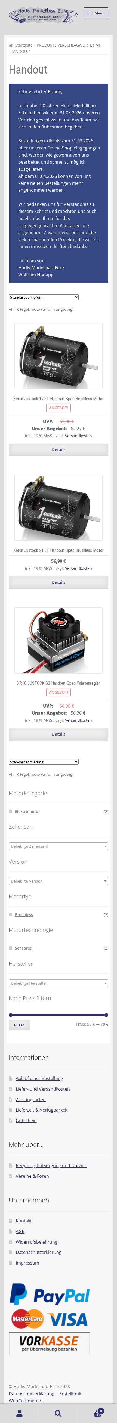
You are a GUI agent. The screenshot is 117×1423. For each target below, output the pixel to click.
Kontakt (24, 1221)
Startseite (24, 45)
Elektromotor (27, 811)
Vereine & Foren (32, 1176)
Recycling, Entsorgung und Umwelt (51, 1165)
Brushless (24, 914)
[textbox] (58, 846)
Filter (19, 1025)
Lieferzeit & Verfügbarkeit (42, 1110)
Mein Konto (19, 1413)
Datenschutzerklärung (38, 1252)
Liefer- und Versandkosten (43, 1089)
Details (58, 449)
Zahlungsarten (31, 1100)
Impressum (27, 1263)
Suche (58, 1413)
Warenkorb (90, 1409)
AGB (20, 1231)
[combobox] (58, 846)
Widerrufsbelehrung (36, 1242)
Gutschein (26, 1121)
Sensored (23, 948)
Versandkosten (78, 435)
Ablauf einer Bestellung (39, 1078)
